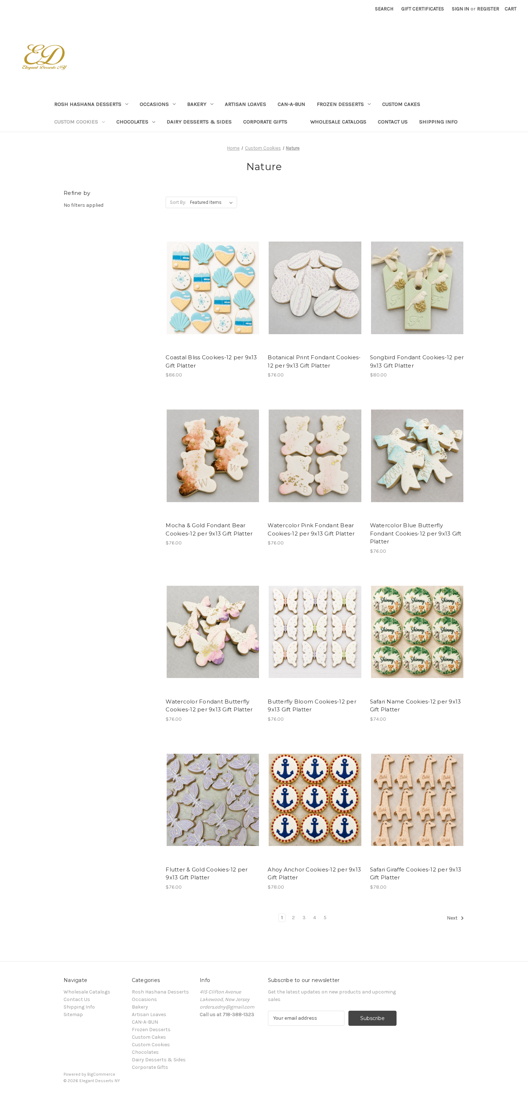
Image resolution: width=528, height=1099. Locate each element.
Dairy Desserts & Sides (199, 121)
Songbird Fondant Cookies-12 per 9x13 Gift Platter (417, 361)
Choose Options (213, 294)
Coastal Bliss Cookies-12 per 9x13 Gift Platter (211, 361)
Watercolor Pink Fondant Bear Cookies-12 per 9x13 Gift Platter (311, 529)
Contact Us (393, 121)
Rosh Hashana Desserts (87, 104)
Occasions (154, 104)
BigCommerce (101, 1074)
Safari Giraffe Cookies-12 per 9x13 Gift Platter (416, 873)
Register (488, 9)
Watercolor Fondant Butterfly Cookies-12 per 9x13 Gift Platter (209, 705)
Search (384, 9)
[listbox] (213, 202)
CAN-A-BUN (291, 104)
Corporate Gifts (265, 121)
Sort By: (178, 202)
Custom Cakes (401, 104)
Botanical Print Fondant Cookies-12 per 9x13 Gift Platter (314, 361)
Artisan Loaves (245, 104)
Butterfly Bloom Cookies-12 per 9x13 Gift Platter (312, 705)
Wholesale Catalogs (338, 121)
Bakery (197, 104)
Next (453, 918)
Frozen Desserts (340, 104)
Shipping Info (438, 121)
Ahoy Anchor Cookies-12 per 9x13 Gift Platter (314, 873)
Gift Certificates (422, 9)
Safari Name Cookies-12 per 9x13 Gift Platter (415, 705)
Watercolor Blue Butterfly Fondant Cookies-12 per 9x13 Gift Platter (416, 533)
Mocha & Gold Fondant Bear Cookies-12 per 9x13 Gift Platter (209, 529)
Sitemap (73, 1014)
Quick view (207, 281)
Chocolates (132, 121)
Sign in (460, 9)
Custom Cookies (76, 121)
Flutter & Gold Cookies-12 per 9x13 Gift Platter (206, 873)
